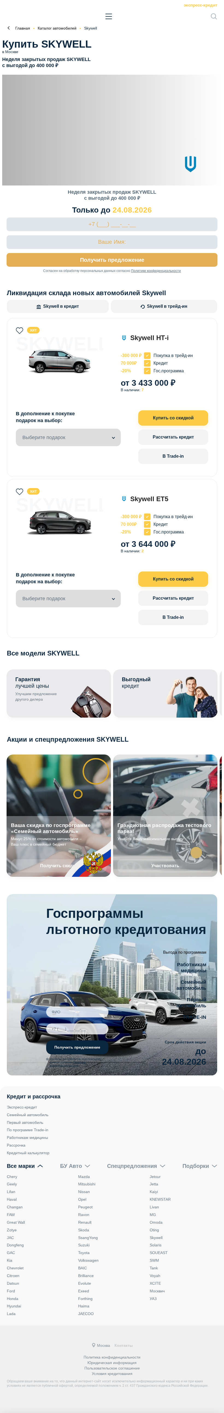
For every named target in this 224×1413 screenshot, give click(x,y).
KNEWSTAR (160, 1199)
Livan (154, 1207)
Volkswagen (88, 1260)
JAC (10, 1237)
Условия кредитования (112, 1373)
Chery (12, 1176)
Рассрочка (16, 1145)
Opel (82, 1199)
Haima (83, 1306)
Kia (9, 1260)
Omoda (156, 1222)
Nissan (84, 1191)
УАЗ (153, 1298)
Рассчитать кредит (173, 437)
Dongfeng (15, 1245)
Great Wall (16, 1222)
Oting (154, 1230)
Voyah (155, 1275)
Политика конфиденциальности (112, 1357)
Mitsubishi (86, 1184)
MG (153, 1214)
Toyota (84, 1252)
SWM (154, 1260)
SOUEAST (159, 1252)
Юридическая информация (112, 1362)
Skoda (83, 1230)
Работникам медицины (27, 1137)
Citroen (13, 1275)
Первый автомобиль (25, 1122)
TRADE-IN (194, 1017)
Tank (154, 1268)
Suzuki (84, 1245)
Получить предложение (112, 260)
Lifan (11, 1191)
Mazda (84, 1176)
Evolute (84, 1283)
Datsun (13, 1283)
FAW (11, 1214)
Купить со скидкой (173, 418)
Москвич (157, 1291)
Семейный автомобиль (27, 1115)
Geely (12, 1184)
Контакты (123, 1345)
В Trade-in (173, 456)
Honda (12, 1298)
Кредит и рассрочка (33, 1096)
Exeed (83, 1291)
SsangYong (88, 1237)
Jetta (154, 1184)
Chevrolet (15, 1268)
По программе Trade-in (27, 1130)
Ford (11, 1291)
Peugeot (85, 1207)
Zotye (12, 1230)
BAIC (82, 1268)
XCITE (155, 1283)
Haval (12, 1199)
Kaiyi (154, 1191)
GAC (11, 1252)
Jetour (155, 1176)
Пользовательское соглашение (112, 1368)
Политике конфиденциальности (156, 271)
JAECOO (86, 1314)
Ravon (83, 1214)
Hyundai (14, 1306)
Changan (15, 1207)
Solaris (155, 1245)
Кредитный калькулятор (28, 1153)
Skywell (156, 1237)
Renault (85, 1222)
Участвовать (165, 865)
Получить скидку (58, 865)
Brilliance (86, 1275)
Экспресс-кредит (200, 5)
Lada (11, 1314)
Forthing (85, 1298)
